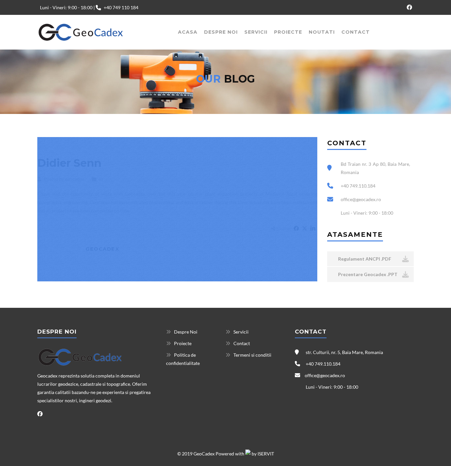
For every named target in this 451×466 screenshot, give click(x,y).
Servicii (255, 32)
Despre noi (221, 32)
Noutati (322, 32)
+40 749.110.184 (322, 364)
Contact (355, 32)
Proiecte (288, 32)
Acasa (187, 32)
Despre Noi (185, 332)
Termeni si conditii (252, 355)
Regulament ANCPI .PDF (364, 259)
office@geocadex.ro (325, 375)
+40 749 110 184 (121, 7)
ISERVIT (266, 453)
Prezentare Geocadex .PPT (367, 274)
